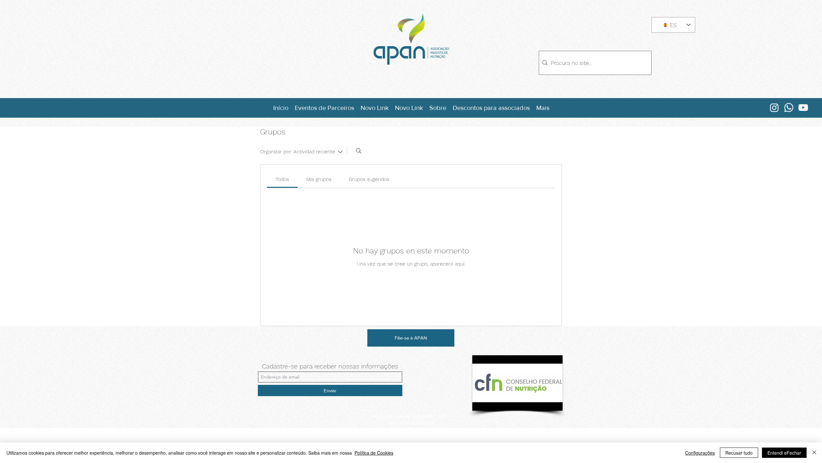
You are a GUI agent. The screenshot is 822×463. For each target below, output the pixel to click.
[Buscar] (359, 151)
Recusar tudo (739, 452)
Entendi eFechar (784, 452)
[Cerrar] (814, 453)
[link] (282, 179)
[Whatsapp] (788, 107)
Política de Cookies (373, 452)
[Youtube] (803, 107)
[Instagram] (774, 107)
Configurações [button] (700, 452)
